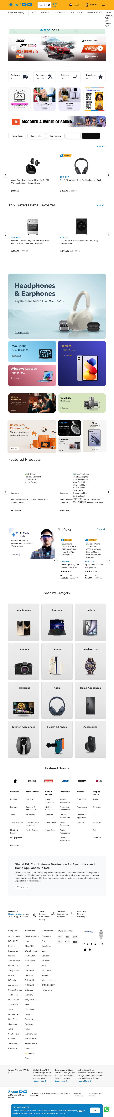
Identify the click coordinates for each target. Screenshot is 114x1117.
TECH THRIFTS (60, 12)
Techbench (13, 996)
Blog (44, 967)
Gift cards (14, 847)
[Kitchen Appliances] (32, 404)
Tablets (13, 816)
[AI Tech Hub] (32, 544)
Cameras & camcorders (31, 810)
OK (95, 1110)
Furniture (49, 816)
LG (94, 816)
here (80, 1110)
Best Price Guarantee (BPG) (12, 1025)
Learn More (39, 1082)
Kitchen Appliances (49, 810)
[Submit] (40, 4)
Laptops (13, 808)
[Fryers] (69, 99)
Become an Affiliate (46, 974)
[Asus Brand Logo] (65, 782)
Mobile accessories (65, 802)
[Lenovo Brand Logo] (49, 782)
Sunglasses (82, 808)
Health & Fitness (14, 833)
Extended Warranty (29, 994)
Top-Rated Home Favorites (32, 206)
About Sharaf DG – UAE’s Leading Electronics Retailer (14, 947)
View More (22, 888)
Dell (94, 831)
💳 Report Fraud (29, 1057)
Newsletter (46, 962)
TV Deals (73, 135)
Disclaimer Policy (29, 1013)
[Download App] (94, 99)
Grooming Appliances (81, 817)
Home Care (50, 831)
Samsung (97, 808)
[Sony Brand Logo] (82, 782)
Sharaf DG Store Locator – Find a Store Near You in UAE (32, 957)
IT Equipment (16, 839)
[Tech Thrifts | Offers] (82, 404)
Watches (81, 824)
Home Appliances (49, 802)
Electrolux (97, 839)
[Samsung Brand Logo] (32, 782)
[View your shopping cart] (103, 5)
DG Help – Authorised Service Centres (15, 986)
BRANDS (45, 12)
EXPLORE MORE (94, 12)
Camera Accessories (65, 817)
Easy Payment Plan (31, 1003)
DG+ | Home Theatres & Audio (13, 1006)
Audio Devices (32, 831)
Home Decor (50, 824)
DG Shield (29, 986)
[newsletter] (19, 99)
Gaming (29, 800)
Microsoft (97, 824)
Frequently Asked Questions (46, 942)
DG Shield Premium (29, 974)
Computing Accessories (65, 810)
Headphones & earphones (32, 825)
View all (101, 144)
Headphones (91, 135)
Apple (95, 800)
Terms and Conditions (13, 1047)
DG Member (13, 1015)
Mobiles (13, 800)
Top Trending (55, 135)
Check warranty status (32, 940)
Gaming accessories (65, 840)
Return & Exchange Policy (29, 1025)
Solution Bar (13, 1035)
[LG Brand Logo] (99, 782)
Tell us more (47, 991)
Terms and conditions (77, 1096)
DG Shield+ (30, 981)
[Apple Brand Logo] (15, 782)
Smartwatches (16, 824)
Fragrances (81, 800)
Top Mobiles (36, 135)
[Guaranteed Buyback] (44, 99)
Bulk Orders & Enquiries (31, 1047)
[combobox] (44, 5)
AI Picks (64, 530)
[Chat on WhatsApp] (106, 1109)
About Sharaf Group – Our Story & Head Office (14, 969)
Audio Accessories (65, 833)
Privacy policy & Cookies (95, 1096)
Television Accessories (65, 825)
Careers (11, 1040)
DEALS (34, 12)
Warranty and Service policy (31, 1037)
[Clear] (49, 5)
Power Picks (17, 135)
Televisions (30, 816)
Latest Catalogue (46, 955)
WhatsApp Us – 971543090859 (49, 984)
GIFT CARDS (77, 12)
